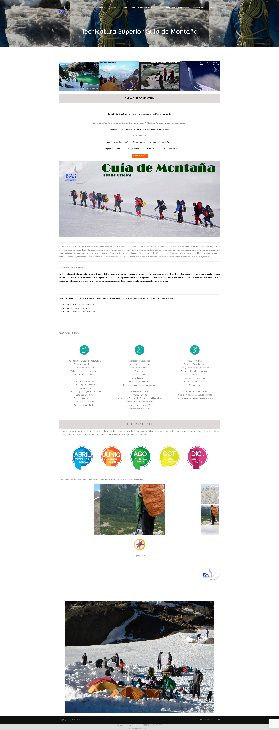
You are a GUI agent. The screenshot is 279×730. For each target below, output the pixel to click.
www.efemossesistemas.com (139, 728)
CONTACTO (213, 8)
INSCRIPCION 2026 (146, 8)
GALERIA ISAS (199, 8)
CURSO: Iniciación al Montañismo (174, 8)
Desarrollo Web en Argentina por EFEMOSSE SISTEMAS (139, 725)
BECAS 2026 (129, 8)
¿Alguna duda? (139, 556)
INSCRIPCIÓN (140, 156)
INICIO (101, 8)
